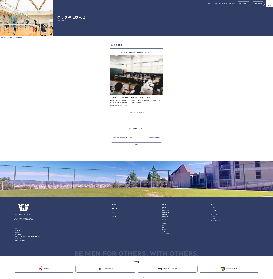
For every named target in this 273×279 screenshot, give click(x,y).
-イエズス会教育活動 (166, 233)
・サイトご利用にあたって (20, 238)
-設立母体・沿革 (165, 210)
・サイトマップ (17, 230)
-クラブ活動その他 (215, 220)
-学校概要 (164, 207)
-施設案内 (164, 218)
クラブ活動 (232, 3)
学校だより (114, 208)
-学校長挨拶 (164, 209)
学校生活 (224, 3)
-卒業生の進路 (165, 216)
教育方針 (217, 3)
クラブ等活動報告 (9, 37)
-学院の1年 (213, 209)
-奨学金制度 (164, 214)
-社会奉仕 (164, 231)
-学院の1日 (213, 207)
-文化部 (213, 218)
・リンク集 (16, 232)
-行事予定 (213, 210)
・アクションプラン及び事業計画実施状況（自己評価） (27, 236)
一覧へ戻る (136, 144)
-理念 (163, 225)
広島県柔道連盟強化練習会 (155, 137)
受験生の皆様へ (243, 3)
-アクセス (164, 219)
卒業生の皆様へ (258, 3)
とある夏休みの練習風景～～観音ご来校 (121, 137)
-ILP (163, 227)
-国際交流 (164, 229)
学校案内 (210, 3)
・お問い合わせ (17, 228)
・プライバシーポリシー (19, 240)
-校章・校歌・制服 (166, 212)
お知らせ (114, 216)
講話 (113, 212)
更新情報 (114, 204)
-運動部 (213, 216)
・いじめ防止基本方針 (19, 234)
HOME (2, 37)
